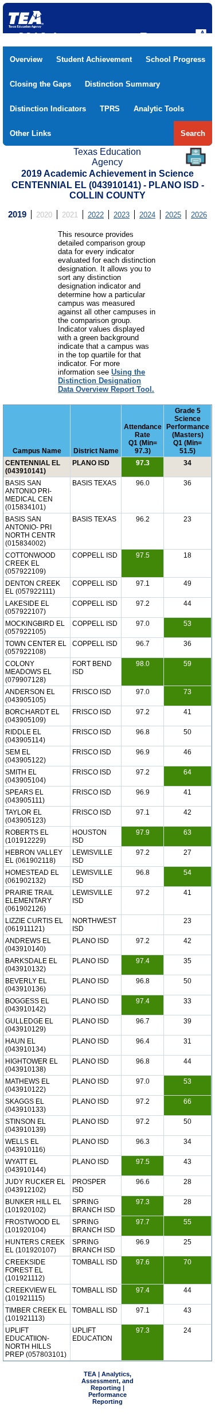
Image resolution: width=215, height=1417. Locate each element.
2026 (199, 215)
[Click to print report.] (195, 157)
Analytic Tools (159, 108)
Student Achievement (94, 59)
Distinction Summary (122, 84)
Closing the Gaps (40, 84)
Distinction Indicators (48, 108)
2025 (173, 215)
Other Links (30, 133)
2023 (122, 215)
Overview (26, 59)
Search (193, 133)
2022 (96, 215)
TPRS (110, 108)
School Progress (175, 59)
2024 (147, 215)
